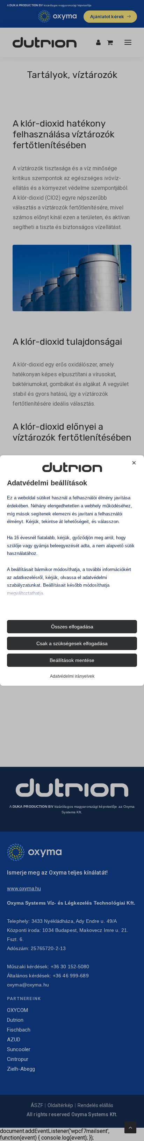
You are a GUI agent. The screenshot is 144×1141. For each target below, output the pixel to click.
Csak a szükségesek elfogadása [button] (72, 643)
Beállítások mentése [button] (72, 660)
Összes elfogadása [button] (72, 626)
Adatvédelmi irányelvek (72, 676)
